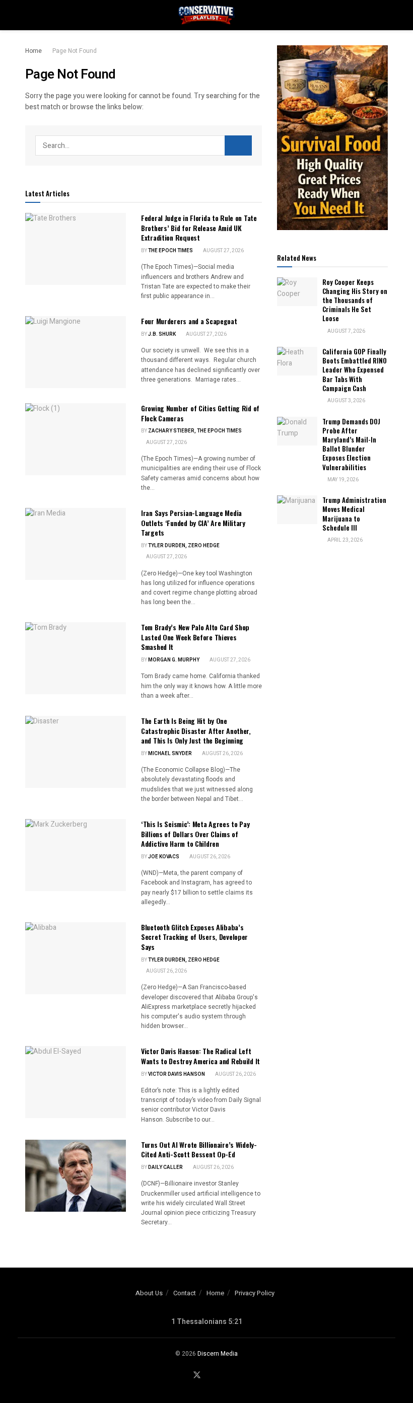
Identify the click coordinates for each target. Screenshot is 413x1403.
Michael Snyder (170, 753)
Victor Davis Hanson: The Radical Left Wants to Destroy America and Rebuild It (200, 1056)
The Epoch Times (170, 250)
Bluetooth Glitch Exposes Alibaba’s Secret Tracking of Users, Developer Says (194, 937)
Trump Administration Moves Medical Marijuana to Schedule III (354, 514)
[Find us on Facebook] (183, 1375)
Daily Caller (165, 1167)
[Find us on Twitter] (197, 1375)
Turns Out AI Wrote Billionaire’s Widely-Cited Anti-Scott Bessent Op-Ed (199, 1149)
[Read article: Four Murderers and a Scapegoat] (75, 352)
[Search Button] (383, 15)
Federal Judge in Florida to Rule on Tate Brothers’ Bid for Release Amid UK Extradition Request (199, 227)
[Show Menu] (29, 15)
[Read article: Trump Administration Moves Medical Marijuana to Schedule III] (297, 509)
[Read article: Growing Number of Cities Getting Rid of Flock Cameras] (75, 439)
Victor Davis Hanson (176, 1074)
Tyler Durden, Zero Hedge (184, 545)
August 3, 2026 (345, 400)
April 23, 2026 (344, 540)
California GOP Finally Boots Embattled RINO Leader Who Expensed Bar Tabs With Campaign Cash (354, 369)
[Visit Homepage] (206, 15)
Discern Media (217, 1353)
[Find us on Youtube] (211, 1375)
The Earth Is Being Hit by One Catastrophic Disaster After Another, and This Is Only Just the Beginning (196, 730)
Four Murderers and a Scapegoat (189, 321)
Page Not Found (74, 50)
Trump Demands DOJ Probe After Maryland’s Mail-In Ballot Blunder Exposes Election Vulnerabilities (351, 444)
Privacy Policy (254, 1293)
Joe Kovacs (163, 856)
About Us (149, 1293)
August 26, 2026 (222, 753)
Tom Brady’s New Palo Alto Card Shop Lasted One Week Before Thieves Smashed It (195, 637)
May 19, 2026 (342, 479)
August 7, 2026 (345, 331)
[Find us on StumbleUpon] (223, 1375)
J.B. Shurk (162, 334)
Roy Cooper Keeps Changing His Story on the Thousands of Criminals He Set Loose (354, 300)
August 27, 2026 (223, 250)
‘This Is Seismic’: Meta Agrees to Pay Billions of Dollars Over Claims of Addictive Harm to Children (195, 834)
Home (33, 50)
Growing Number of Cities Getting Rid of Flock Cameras (200, 413)
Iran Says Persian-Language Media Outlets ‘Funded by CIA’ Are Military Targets (193, 522)
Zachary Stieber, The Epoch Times (195, 430)
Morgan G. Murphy (173, 659)
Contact (184, 1293)
